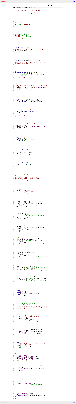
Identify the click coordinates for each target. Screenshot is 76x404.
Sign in (74, 1)
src (17, 5)
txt (71, 402)
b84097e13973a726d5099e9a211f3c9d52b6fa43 (29, 5)
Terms (12, 402)
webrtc (14, 5)
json (74, 402)
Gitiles (6, 402)
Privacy (9, 402)
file (34, 7)
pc (42, 5)
